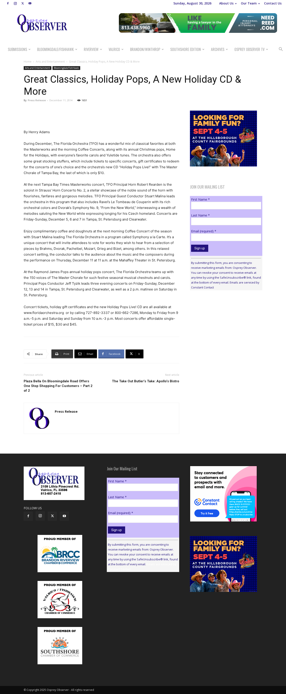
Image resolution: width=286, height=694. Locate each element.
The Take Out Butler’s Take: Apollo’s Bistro (145, 381)
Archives (217, 49)
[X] (22, 3)
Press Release (37, 100)
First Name (200, 199)
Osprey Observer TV (249, 49)
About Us (226, 3)
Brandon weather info (223, 334)
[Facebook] (7, 3)
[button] (280, 50)
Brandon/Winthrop (145, 49)
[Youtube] (30, 3)
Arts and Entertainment (50, 61)
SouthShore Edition (185, 49)
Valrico (114, 49)
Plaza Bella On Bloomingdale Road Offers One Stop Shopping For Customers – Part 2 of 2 (58, 386)
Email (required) (203, 231)
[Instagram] (15, 3)
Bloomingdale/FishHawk (55, 49)
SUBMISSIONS (17, 49)
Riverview (91, 49)
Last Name (200, 215)
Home (28, 61)
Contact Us (273, 3)
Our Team (249, 3)
